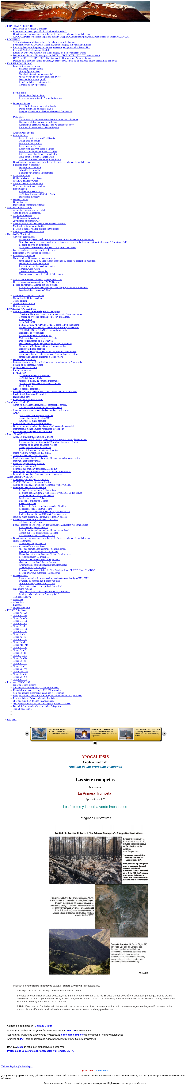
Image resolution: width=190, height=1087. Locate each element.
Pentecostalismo (20, 575)
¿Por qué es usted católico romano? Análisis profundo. (44, 591)
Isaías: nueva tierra (21, 397)
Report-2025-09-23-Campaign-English (31, 50)
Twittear (5, 1066)
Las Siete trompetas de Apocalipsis (35, 335)
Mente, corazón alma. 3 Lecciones (35, 447)
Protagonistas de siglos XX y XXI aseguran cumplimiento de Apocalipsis (47, 362)
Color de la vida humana (24, 685)
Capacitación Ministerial (18, 234)
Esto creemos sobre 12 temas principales (38, 154)
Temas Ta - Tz (20, 663)
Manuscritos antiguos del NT (32, 543)
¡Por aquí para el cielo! (29, 71)
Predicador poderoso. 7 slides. (33, 498)
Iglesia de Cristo (20, 135)
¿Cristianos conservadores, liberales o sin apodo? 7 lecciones (47, 247)
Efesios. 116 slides (27, 503)
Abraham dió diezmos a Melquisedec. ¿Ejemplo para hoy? (46, 124)
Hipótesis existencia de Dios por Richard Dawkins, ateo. (45, 554)
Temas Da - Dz (20, 621)
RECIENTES (13, 39)
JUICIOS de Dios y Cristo (25, 180)
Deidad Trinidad (20, 199)
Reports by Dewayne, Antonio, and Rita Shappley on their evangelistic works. (49, 52)
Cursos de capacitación (24, 236)
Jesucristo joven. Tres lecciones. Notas (37, 266)
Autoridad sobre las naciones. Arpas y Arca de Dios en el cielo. (48, 354)
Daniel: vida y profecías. (24, 359)
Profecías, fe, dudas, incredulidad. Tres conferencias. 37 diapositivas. (45, 391)
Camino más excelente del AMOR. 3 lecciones (41, 274)
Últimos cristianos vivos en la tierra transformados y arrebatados (49, 327)
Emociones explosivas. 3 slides (33, 501)
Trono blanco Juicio (22, 709)
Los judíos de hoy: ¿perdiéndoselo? (29, 394)
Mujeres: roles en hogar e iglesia (28, 183)
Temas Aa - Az (20, 613)
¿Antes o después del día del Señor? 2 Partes (40, 383)
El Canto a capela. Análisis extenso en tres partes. (36, 228)
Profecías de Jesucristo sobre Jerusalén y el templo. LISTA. (40, 1051)
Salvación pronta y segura (31, 68)
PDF (22, 1039)
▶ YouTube (87, 1070)
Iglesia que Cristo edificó (30, 143)
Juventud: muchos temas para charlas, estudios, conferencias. (41, 410)
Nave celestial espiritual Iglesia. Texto (36, 156)
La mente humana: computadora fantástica (38, 450)
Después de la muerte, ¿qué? (32, 79)
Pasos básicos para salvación (26, 66)
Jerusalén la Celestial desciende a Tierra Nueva (41, 357)
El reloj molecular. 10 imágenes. (34, 557)
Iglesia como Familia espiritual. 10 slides (38, 151)
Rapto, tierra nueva (22, 370)
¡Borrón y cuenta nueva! (24, 466)
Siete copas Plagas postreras (32, 349)
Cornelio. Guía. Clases (29, 268)
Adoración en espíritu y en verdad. (29, 210)
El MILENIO (25, 319)
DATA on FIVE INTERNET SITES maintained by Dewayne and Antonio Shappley (53, 58)
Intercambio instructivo (30, 196)
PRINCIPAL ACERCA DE (20, 26)
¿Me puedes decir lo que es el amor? (36, 415)
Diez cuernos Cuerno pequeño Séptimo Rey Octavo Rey (45, 343)
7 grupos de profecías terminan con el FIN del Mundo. (44, 317)
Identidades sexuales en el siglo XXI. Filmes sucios (37, 690)
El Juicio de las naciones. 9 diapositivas (37, 490)
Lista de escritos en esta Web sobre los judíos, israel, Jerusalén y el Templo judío (50, 525)
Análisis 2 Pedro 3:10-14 (30, 378)
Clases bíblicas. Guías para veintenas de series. (35, 258)
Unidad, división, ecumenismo (27, 178)
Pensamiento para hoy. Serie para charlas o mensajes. (38, 474)
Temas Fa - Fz (19, 626)
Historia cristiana (21, 306)
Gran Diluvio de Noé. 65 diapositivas (36, 495)
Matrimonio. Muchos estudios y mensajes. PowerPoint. (39, 429)
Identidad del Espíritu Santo (32, 95)
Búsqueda (11, 719)
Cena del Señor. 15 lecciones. (27, 212)
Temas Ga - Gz (20, 629)
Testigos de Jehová (22, 597)
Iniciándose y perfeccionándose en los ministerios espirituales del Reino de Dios (56, 239)
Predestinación (20, 188)
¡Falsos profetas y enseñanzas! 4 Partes (37, 583)
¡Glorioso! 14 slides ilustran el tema (35, 509)
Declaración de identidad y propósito (30, 28)
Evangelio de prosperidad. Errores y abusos (39, 581)
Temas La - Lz (20, 642)
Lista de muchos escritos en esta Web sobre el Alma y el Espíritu (49, 442)
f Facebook (102, 1070)
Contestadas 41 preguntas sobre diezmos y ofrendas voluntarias (48, 119)
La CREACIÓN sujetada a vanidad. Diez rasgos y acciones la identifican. (53, 287)
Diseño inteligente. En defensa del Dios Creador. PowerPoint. (42, 471)
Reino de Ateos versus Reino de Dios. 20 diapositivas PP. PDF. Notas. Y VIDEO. (57, 570)
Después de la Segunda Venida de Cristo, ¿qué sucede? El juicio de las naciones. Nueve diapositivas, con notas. (65, 60)
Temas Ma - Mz (20, 645)
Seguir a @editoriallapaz (21, 1066)
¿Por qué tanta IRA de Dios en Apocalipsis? (33, 701)
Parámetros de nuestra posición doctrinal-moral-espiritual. (40, 31)
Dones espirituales (21, 103)
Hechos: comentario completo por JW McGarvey (36, 282)
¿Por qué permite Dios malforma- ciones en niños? (42, 549)
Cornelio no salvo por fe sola (32, 84)
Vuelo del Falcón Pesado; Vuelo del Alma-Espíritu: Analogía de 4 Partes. (53, 439)
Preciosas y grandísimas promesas (29, 463)
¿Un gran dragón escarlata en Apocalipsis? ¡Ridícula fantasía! (42, 703)
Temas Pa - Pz (19, 653)
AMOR (16, 413)
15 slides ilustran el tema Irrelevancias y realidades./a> (44, 511)
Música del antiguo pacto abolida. (29, 226)
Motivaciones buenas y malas (27, 461)
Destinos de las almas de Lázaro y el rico (38, 445)
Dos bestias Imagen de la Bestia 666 (36, 341)
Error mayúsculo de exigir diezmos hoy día (39, 127)
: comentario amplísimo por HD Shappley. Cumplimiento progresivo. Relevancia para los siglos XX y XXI (71, 36)
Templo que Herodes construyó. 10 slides (38, 533)
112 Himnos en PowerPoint (26, 218)
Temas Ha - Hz (20, 631)
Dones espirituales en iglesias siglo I (36, 108)
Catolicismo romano (22, 589)
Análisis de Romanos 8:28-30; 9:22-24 (37, 194)
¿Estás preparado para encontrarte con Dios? (40, 76)
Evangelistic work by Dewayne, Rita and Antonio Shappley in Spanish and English (52, 44)
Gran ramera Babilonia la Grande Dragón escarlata (42, 346)
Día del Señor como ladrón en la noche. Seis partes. (37, 706)
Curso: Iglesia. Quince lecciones (28, 298)
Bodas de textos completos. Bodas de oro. (32, 431)
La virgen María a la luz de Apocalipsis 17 (39, 594)
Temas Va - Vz (20, 669)
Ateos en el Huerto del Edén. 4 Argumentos (39, 559)
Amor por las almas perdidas (32, 421)
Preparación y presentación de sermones (31, 252)
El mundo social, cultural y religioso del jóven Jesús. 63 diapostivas (50, 493)
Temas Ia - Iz (19, 634)
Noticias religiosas (21, 607)
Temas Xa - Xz (20, 674)
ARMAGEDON (27, 322)
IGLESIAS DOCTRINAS (19, 63)
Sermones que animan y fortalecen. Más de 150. (35, 469)
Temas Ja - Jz (19, 637)
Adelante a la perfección (30, 522)
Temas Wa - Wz (20, 671)
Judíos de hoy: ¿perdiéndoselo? (33, 527)
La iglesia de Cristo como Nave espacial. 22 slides (42, 506)
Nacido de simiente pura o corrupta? (36, 74)
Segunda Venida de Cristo (25, 367)
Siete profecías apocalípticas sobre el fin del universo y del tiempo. (44, 42)
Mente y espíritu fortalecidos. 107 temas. (32, 453)
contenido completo (72, 1035)
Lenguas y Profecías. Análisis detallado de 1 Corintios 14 (45, 111)
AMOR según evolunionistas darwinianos (38, 551)
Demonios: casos (21, 202)
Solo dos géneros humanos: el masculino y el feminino (38, 693)
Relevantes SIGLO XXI (18, 682)
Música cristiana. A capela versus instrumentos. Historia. (39, 223)
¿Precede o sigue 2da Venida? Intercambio (39, 381)
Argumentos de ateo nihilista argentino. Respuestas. (43, 565)
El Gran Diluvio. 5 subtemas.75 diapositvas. (39, 573)
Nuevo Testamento (22, 541)
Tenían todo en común (29, 140)
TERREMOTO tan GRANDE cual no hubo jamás (43, 330)
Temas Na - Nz (20, 647)
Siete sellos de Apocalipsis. (31, 333)
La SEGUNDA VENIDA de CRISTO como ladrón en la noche (49, 325)
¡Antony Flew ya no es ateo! (32, 567)
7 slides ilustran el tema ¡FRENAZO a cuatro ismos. (43, 514)
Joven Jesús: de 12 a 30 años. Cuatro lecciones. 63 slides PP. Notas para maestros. (57, 260)
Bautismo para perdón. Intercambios (36, 172)
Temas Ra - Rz (20, 658)
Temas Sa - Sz (19, 661)
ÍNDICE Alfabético (16, 610)
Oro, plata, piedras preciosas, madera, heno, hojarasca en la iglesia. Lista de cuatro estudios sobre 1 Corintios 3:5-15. (73, 242)
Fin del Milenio (26, 386)
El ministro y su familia (24, 255)
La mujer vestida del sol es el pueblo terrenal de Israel (44, 530)
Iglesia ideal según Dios (30, 146)
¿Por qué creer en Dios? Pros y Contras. (37, 562)
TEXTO (71, 1030)
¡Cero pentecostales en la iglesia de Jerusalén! (40, 586)
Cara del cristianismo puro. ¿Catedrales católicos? (36, 687)
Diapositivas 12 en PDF (30, 167)
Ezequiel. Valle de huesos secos (28, 399)
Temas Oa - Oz (20, 650)
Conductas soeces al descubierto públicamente (40, 407)
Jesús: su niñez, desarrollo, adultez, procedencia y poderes (40, 517)
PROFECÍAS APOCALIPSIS (21, 309)
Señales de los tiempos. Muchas (28, 365)
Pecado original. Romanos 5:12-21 (35, 290)
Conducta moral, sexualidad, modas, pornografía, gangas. (40, 405)
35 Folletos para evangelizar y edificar (31, 479)
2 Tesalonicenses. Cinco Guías (33, 271)
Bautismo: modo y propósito (26, 164)
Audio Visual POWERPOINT (21, 477)
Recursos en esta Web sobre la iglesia (36, 148)
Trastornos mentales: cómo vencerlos (30, 455)
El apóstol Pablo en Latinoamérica (35, 82)
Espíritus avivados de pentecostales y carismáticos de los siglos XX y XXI (53, 578)
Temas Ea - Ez (20, 623)
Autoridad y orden (21, 175)
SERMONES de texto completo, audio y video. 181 (37, 279)
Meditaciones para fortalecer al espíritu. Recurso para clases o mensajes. (46, 458)
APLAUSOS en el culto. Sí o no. (28, 231)
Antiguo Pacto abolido (23, 132)
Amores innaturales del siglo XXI (34, 418)
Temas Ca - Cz (20, 618)
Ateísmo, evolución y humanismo (29, 546)
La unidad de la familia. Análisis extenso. (32, 423)
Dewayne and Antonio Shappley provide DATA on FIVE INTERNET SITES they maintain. (56, 55)
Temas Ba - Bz (20, 615)
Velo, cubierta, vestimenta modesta (29, 186)
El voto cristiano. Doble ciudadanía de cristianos (35, 698)
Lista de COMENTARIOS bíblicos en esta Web (35, 519)
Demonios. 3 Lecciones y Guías (34, 263)
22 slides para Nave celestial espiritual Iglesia (40, 159)
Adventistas (18, 602)
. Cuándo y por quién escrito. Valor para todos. (50, 314)
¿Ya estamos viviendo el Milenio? (34, 375)
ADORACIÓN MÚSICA (19, 207)
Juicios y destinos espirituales (26, 389)
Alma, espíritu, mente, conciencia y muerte (33, 437)
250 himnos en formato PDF (26, 220)
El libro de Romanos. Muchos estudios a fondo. (35, 284)
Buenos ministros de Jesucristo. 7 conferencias (34, 250)
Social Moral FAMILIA (18, 402)
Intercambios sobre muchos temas (29, 204)
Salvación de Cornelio (29, 170)
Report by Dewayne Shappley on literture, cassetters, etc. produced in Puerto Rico (51, 47)
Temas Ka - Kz (20, 639)
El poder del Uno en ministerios (34, 244)
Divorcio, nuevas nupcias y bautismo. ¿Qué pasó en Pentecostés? (43, 426)
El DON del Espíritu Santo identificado (37, 106)
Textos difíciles (20, 300)
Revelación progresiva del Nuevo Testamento (40, 98)
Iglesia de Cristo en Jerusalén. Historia (37, 138)
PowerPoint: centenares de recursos (29, 487)
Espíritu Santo (19, 92)
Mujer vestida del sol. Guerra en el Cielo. (38, 338)
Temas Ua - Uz (20, 666)
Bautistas (17, 605)
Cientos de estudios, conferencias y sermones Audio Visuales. (42, 485)
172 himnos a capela (22, 215)
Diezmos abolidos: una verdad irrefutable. (38, 122)
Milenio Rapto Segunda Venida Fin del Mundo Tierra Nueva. (47, 351)
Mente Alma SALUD (17, 434)
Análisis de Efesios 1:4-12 (31, 191)
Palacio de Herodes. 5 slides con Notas (37, 535)
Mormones (18, 599)
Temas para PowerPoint (24, 303)
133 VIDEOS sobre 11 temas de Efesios (32, 482)
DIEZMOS (18, 116)
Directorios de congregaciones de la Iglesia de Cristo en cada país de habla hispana (51, 34)
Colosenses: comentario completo (28, 295)
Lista (20, 1047)
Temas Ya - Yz (20, 677)
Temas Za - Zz (20, 679)
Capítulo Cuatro (44, 1025)
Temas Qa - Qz (20, 655)
